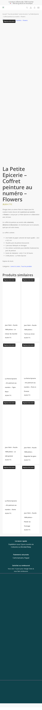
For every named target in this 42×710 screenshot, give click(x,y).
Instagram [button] (19, 675)
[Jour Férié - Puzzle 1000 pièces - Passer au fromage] (30, 486)
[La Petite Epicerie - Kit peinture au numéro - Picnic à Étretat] (30, 358)
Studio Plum (27, 693)
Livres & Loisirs (23, 14)
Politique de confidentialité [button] (21, 704)
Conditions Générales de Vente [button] (21, 702)
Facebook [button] (19, 679)
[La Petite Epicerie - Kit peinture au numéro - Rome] (11, 480)
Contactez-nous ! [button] (21, 699)
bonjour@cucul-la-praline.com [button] (19, 660)
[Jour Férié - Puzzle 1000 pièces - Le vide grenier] (11, 422)
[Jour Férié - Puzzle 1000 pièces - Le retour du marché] (11, 299)
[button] (38, 8)
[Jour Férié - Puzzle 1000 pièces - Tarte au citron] (30, 299)
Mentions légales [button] (21, 707)
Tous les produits (13, 14)
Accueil (5, 14)
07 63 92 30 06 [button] (19, 664)
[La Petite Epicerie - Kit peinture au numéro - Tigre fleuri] (11, 358)
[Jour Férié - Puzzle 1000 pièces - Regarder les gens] (30, 422)
